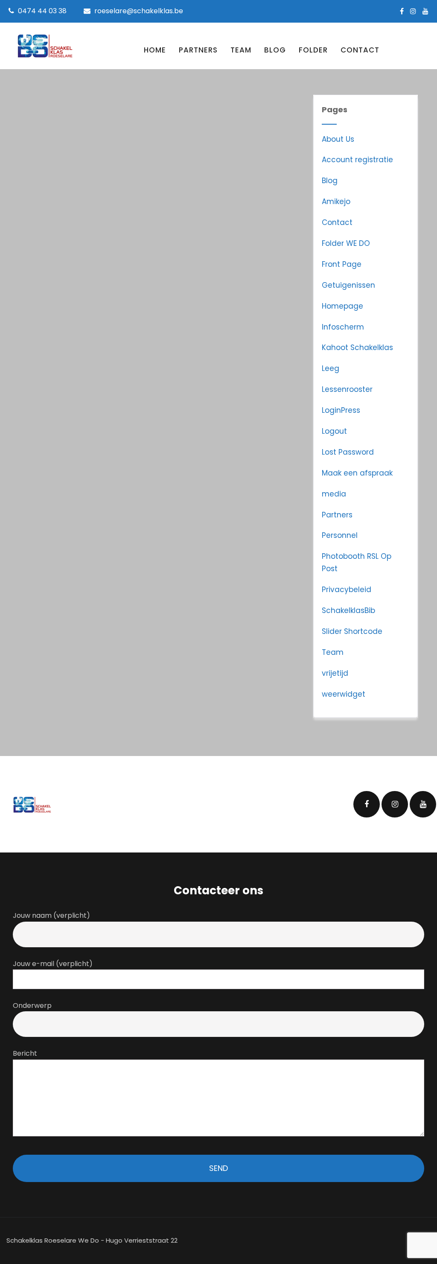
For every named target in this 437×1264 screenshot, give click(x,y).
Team (240, 50)
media (334, 494)
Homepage (342, 306)
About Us (338, 139)
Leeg (330, 368)
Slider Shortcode (352, 631)
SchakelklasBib (348, 610)
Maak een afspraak (357, 473)
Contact (360, 50)
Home (155, 50)
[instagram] (413, 11)
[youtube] (425, 11)
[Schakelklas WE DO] (45, 46)
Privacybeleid (346, 589)
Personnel (340, 535)
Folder (313, 50)
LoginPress (341, 410)
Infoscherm (343, 327)
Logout (334, 431)
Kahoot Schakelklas (357, 347)
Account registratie (357, 160)
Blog (275, 50)
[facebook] (402, 11)
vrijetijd (335, 673)
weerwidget (343, 694)
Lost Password (348, 452)
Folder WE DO (346, 243)
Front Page (341, 264)
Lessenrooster (347, 389)
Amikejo (336, 201)
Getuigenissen (348, 285)
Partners (198, 50)
